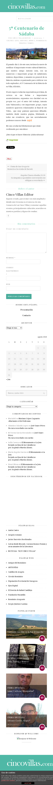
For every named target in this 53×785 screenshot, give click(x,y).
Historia (24, 41)
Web (8, 284)
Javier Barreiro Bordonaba (19, 539)
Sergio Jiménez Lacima (17, 604)
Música (32, 41)
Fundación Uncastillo (16, 595)
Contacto (26, 315)
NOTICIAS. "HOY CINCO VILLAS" (22, 551)
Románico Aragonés (16, 599)
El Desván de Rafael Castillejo (20, 590)
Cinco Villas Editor (21, 38)
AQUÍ (29, 120)
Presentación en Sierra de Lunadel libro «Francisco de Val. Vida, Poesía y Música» (22, 658)
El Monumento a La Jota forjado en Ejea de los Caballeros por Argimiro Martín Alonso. (24, 445)
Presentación (26, 309)
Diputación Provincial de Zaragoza (22, 581)
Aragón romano (15, 535)
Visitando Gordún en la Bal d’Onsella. (25, 632)
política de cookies (8, 781)
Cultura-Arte (12, 41)
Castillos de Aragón (16, 572)
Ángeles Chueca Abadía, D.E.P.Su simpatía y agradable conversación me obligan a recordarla (28, 177)
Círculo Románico (15, 577)
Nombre (10, 258)
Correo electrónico (11, 271)
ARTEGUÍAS (13, 567)
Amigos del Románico (17, 563)
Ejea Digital (13, 586)
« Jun (8, 379)
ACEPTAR (27, 783)
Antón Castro (13, 530)
